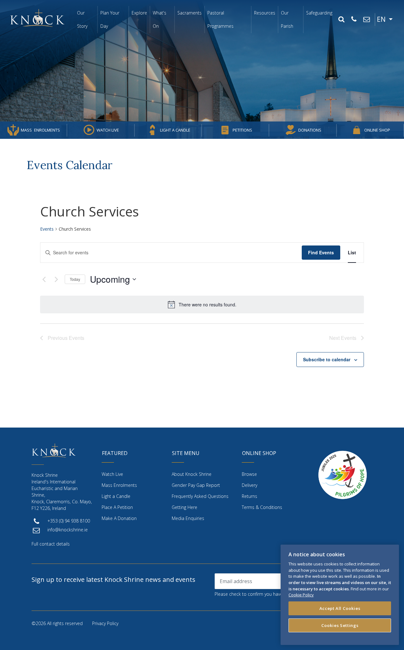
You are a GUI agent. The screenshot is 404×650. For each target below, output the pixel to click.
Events (47, 229)
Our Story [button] (82, 19)
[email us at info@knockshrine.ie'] (366, 19)
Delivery (249, 485)
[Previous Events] (44, 279)
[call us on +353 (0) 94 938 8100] (354, 19)
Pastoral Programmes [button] (220, 19)
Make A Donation (119, 518)
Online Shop (377, 130)
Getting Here (184, 507)
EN (382, 19)
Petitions (242, 130)
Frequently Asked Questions (200, 496)
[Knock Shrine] (37, 17)
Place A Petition (117, 507)
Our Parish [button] (287, 19)
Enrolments (40, 130)
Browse (249, 474)
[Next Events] (56, 279)
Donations (309, 130)
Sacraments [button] (189, 13)
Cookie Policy (301, 595)
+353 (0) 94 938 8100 (68, 521)
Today (75, 279)
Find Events (321, 252)
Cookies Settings (340, 625)
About (191, 474)
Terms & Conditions (262, 507)
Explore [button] (139, 13)
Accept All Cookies (339, 608)
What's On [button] (159, 19)
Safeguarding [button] (319, 13)
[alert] (202, 304)
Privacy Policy (105, 623)
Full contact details (51, 544)
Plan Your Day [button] (109, 19)
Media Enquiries (188, 518)
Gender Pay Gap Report (196, 485)
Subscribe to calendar (326, 359)
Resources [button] (264, 13)
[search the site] (341, 19)
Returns (249, 496)
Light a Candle (175, 130)
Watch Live (108, 130)
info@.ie (67, 530)
